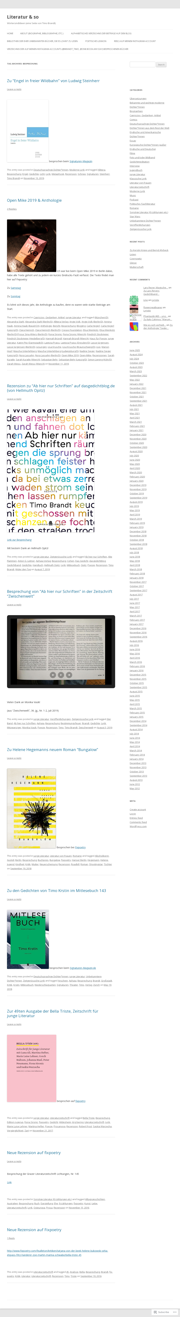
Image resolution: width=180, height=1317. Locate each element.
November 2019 (138, 489)
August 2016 (136, 641)
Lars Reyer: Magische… (155, 287)
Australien (12, 1203)
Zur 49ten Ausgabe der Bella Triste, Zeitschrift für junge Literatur (52, 1013)
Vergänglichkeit (15, 1130)
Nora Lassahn (26, 355)
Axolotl (10, 860)
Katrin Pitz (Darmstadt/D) (30, 342)
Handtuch (38, 565)
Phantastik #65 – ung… (155, 316)
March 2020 (136, 472)
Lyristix (155, 300)
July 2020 (134, 455)
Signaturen (93, 174)
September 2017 (138, 590)
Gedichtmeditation (139, 161)
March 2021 (136, 421)
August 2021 (136, 405)
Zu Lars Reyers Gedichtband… (151, 292)
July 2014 (134, 733)
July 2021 (134, 409)
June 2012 (135, 784)
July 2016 (134, 645)
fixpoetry (66, 860)
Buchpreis (43, 860)
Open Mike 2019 (70, 355)
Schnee (82, 174)
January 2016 (136, 670)
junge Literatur (73, 317)
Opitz (83, 565)
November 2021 (138, 392)
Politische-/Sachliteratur (142, 203)
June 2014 (135, 737)
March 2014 (136, 750)
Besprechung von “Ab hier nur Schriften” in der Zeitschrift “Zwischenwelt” (59, 593)
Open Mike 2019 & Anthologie (34, 200)
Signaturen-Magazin (81, 161)
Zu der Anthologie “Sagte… (158, 326)
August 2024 (136, 354)
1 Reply (11, 1238)
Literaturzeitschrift (60, 1118)
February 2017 (137, 619)
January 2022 (136, 384)
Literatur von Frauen (61, 855)
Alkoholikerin (102, 855)
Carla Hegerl (93, 325)
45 (67, 1271)
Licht (42, 174)
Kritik (28, 864)
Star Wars (135, 216)
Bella (82, 1271)
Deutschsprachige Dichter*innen (51, 169)
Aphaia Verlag (43, 560)
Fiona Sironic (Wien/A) (74, 334)
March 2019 (136, 518)
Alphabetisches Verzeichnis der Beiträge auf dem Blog (101, 33)
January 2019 (136, 527)
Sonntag (15, 296)
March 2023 (136, 371)
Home (10, 33)
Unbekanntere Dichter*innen (145, 220)
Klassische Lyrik (138, 178)
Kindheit (19, 864)
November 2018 (138, 535)
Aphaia (40, 723)
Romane (77, 855)
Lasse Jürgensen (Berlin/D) (21, 346)
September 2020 (138, 447)
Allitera (101, 169)
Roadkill (75, 864)
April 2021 (135, 417)
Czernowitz (136, 258)
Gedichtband (14, 565)
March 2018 (136, 569)
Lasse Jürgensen (100, 342)
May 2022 (135, 379)
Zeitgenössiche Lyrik (61, 556)
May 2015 (135, 700)
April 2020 (135, 468)
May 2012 (135, 788)
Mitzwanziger (14, 727)
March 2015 (136, 708)
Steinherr (105, 174)
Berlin (18, 860)
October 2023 (137, 362)
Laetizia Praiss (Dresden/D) (75, 342)
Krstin (16, 984)
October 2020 (137, 443)
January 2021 (136, 430)
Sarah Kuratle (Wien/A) (28, 359)
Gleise (133, 262)
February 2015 (137, 712)
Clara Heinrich (26, 330)
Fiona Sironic (55, 334)
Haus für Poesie (98, 338)
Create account (138, 809)
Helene (104, 860)
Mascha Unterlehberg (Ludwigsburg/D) (58, 351)
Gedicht (54, 1122)
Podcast (134, 199)
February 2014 (137, 754)
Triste (74, 1276)
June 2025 (135, 350)
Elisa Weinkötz (90, 330)
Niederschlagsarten (45, 984)
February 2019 (137, 523)
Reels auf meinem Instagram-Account (135, 41)
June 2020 (135, 459)
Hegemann (93, 860)
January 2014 (136, 758)
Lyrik (48, 174)
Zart (26, 1130)
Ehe (56, 1203)
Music (133, 195)
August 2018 (136, 548)
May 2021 (135, 413)
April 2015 (135, 704)
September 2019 (138, 497)
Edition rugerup (15, 1122)
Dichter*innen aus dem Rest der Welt (149, 128)
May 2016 (135, 653)
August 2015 (136, 691)
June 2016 (135, 649)
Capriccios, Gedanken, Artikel (49, 317)
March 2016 (136, 662)
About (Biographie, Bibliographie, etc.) (41, 33)
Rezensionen (99, 355)
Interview (135, 165)
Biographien (136, 111)
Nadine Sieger (87, 351)
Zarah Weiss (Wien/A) (33, 363)
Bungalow (55, 860)
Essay (133, 140)
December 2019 (138, 485)
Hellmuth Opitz (52, 565)
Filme (132, 153)
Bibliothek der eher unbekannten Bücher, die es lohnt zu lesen (42, 41)
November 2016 (138, 632)
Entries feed (136, 817)
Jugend (10, 864)
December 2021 (138, 388)
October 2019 (137, 493)
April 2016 (135, 657)
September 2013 (138, 775)
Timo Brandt (13, 178)
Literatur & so (23, 17)
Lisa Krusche (54, 346)
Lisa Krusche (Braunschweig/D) (78, 346)
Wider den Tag (23, 569)
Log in (133, 813)
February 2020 (137, 476)
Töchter (108, 864)
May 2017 (135, 607)
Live (98, 346)
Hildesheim (65, 1122)
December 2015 (138, 674)
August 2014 (136, 729)
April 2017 (135, 611)
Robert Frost (85, 1126)
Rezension (71, 174)
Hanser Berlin (79, 860)
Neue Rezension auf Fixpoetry (34, 1229)
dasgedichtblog (97, 560)
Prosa (49, 1207)
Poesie (91, 565)
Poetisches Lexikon (95, 41)
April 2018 (135, 565)
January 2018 (136, 577)
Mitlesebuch (73, 565)
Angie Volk (75, 321)
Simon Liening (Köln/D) (100, 359)
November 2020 (138, 438)
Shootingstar (96, 864)
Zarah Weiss (14, 363)
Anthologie (46, 325)
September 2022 (138, 375)
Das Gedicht (81, 560)
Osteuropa (39, 1207)
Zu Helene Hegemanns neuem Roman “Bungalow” (52, 749)
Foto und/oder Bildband (142, 157)
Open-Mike (85, 355)
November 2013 (138, 767)
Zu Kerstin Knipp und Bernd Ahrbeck (149, 250)
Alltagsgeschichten (95, 1199)
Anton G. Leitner (26, 560)
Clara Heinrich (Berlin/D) (47, 330)
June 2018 (135, 556)
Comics (133, 119)
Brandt (85, 723)
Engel (25, 174)
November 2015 (138, 678)
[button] (53, 675)
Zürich (96, 984)
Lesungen (41, 346)
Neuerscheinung (48, 864)
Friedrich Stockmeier (98, 334)
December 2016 (138, 628)
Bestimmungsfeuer (71, 723)
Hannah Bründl (54, 338)
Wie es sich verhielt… (154, 325)
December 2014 (138, 721)
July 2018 (134, 552)
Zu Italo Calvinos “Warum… (157, 319)
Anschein (63, 980)
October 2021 (137, 396)
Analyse (74, 1271)
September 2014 (138, 725)
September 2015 (138, 687)
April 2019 (135, 514)
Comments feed (138, 822)
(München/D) (101, 317)
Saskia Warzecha (102, 1126)
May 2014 (135, 742)
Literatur (25, 1276)
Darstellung (47, 1203)
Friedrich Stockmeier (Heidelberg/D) (26, 338)
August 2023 (136, 367)
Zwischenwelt (86, 727)
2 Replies (12, 208)
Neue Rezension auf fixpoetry (34, 1152)
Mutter (35, 864)
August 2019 (136, 501)
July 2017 (134, 598)
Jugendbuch (136, 170)
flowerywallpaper (152, 307)
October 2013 (137, 771)
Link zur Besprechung (19, 539)
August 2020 (136, 451)
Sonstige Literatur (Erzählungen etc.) (53, 1199)
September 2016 (138, 636)
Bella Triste (89, 1118)
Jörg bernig (77, 1122)
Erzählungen (66, 1203)
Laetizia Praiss (52, 342)
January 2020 (136, 480)
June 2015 (135, 695)
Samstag (16, 287)
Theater (74, 984)
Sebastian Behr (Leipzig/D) (73, 359)
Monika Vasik (29, 727)
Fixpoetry (80, 847)
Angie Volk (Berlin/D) (92, 321)
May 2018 (135, 560)
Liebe (94, 1203)
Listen (133, 254)
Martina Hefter (36, 1126)
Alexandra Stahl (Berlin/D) (39, 321)
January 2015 (136, 716)
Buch (37, 1203)
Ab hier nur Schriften (96, 556)
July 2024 (134, 358)
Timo (61, 727)
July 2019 (134, 506)
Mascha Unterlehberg (25, 351)
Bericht (56, 325)
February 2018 (137, 573)
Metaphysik (58, 174)
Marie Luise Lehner (17, 1126)
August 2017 (136, 594)
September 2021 (138, 400)
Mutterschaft (136, 267)
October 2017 (137, 586)
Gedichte (34, 174)
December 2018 (138, 531)
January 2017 (136, 624)
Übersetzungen (138, 98)
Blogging (81, 325)
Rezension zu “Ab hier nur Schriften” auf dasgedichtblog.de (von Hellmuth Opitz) (61, 388)
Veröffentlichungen (60, 719)
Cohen (70, 560)
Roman (84, 864)
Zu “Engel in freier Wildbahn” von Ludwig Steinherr (53, 80)
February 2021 (137, 426)
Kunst (87, 1203)
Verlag (88, 984)
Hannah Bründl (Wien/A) (76, 338)
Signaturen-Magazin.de (83, 968)
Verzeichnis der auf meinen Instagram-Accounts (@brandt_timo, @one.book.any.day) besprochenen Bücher (67, 49)
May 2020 (135, 464)
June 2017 (135, 603)
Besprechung (14, 174)
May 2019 (135, 510)
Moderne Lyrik (77, 169)
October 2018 (137, 539)
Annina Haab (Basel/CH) (26, 325)
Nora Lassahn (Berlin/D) (47, 355)
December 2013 (138, 763)
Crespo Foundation (72, 330)
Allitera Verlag (61, 321)
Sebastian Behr (49, 359)
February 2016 (137, 666)
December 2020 (138, 434)
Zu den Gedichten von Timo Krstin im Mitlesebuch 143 (56, 890)
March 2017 (136, 615)
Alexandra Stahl (15, 321)
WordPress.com (138, 826)
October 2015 (137, 683)
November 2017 (138, 582)
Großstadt (106, 980)
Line (145, 300)
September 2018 (138, 544)
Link (9, 1182)
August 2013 (136, 780)
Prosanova (59, 1126)
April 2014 (135, 746)
